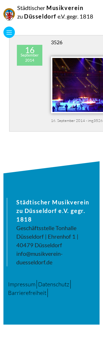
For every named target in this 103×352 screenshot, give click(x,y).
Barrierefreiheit (27, 292)
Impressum (21, 284)
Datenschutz (53, 284)
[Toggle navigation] (9, 32)
